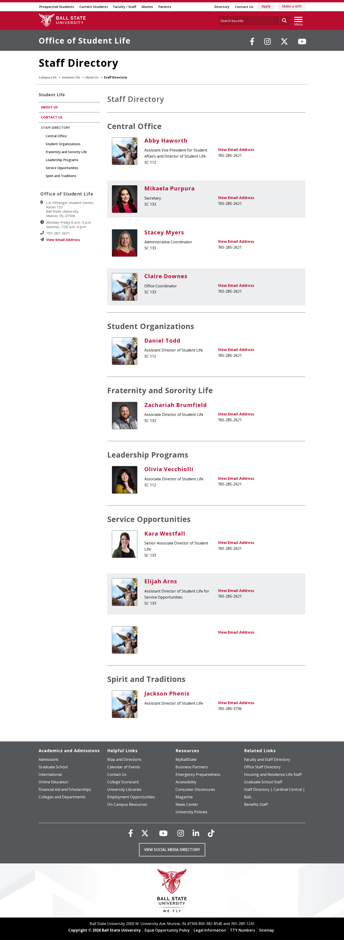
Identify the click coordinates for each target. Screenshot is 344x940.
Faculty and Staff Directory (267, 759)
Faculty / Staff (124, 6)
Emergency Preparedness (198, 774)
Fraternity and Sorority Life (160, 390)
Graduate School (53, 767)
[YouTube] (302, 41)
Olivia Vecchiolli (169, 469)
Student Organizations (150, 326)
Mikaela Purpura (169, 188)
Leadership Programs (147, 455)
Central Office (134, 126)
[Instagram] (267, 41)
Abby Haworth (166, 140)
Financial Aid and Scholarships (65, 789)
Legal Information (210, 930)
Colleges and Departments (62, 796)
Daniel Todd (162, 340)
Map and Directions (124, 759)
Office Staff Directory (262, 767)
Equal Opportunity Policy (167, 930)
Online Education (53, 782)
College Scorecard (123, 782)
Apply (266, 6)
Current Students (93, 6)
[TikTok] (211, 833)
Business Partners (192, 767)
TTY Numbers (242, 930)
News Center (187, 804)
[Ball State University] (172, 891)
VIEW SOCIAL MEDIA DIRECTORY (172, 849)
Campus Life (48, 77)
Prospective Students (56, 6)
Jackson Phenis (167, 693)
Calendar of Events (123, 767)
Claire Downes (165, 276)
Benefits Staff (256, 804)
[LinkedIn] (196, 833)
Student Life (71, 77)
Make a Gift (292, 6)
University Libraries (124, 789)
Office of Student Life (85, 40)
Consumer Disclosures (195, 789)
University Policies (191, 811)
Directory (222, 6)
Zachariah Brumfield (175, 405)
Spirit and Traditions (146, 679)
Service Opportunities (149, 519)
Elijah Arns (160, 581)
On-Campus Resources (127, 804)
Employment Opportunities (131, 796)
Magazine (184, 796)
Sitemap (266, 930)
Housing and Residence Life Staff (273, 774)
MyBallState (186, 759)
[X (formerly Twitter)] (145, 833)
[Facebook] (252, 41)
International (50, 774)
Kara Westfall (164, 533)
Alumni (147, 6)
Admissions (49, 759)
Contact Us (244, 6)
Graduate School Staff (263, 782)
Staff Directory (55, 127)
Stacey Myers (164, 232)
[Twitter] (284, 41)
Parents (164, 6)
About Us (92, 77)
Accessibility (186, 782)
